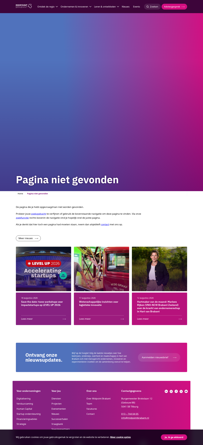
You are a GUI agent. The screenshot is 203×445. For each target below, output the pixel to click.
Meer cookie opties (120, 437)
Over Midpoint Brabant (98, 398)
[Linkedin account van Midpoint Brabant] (166, 392)
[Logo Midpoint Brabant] (24, 6)
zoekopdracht (38, 213)
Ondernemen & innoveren (74, 6)
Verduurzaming (25, 403)
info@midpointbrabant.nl (135, 417)
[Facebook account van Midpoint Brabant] (176, 392)
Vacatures (91, 408)
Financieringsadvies (27, 419)
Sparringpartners (61, 429)
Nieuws (126, 6)
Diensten (56, 398)
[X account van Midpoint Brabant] (181, 392)
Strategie (21, 424)
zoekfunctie (22, 217)
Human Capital (24, 408)
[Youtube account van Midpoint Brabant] (186, 392)
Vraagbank (57, 424)
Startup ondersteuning (29, 413)
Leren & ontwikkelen (105, 6)
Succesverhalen (60, 419)
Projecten (57, 403)
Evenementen (59, 408)
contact (105, 224)
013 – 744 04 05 (130, 413)
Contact (90, 413)
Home (20, 193)
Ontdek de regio (46, 6)
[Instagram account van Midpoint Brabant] (171, 392)
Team (89, 403)
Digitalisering (24, 398)
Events (136, 6)
